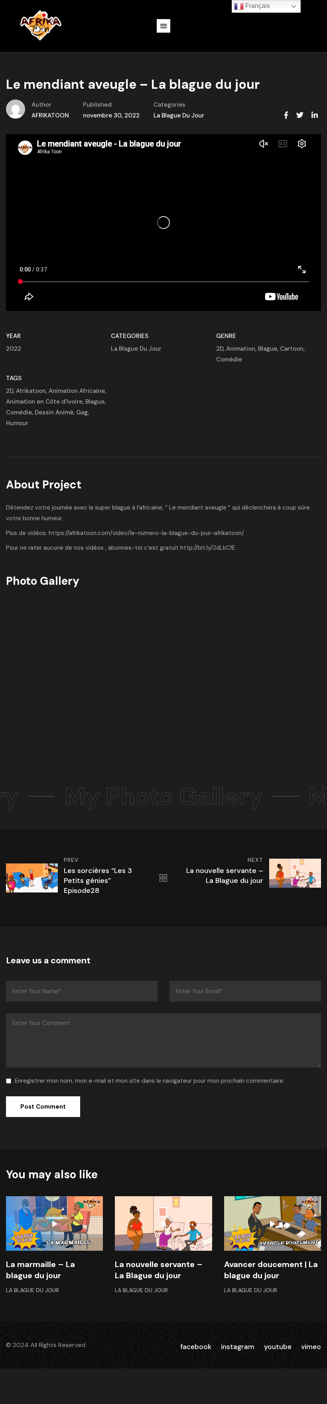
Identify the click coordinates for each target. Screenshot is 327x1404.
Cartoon (291, 349)
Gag (82, 412)
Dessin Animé (54, 412)
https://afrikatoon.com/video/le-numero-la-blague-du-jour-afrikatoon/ (146, 533)
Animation (240, 349)
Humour (17, 423)
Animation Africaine (77, 391)
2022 (13, 349)
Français (257, 5)
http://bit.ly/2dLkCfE (207, 548)
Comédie (229, 359)
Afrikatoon (31, 391)
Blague (267, 349)
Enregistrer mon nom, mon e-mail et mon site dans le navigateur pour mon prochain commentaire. (149, 1081)
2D (219, 349)
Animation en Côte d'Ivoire (44, 402)
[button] (163, 26)
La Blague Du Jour (179, 115)
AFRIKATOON (50, 115)
